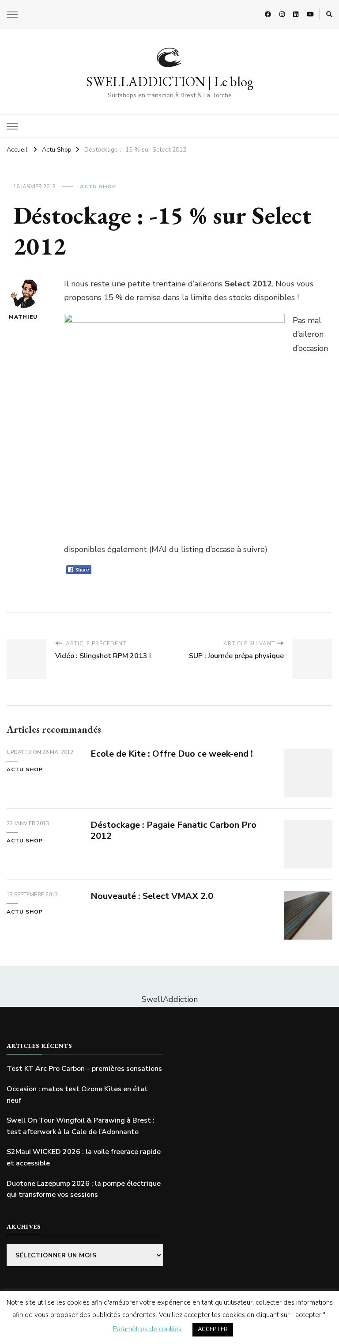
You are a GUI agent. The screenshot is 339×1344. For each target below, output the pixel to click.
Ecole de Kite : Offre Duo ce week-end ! (171, 754)
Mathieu (23, 316)
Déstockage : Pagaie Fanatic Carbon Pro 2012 (173, 830)
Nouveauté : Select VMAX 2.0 (151, 896)
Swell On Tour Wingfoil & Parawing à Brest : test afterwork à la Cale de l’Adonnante (80, 1126)
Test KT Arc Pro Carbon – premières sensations (84, 1069)
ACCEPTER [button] (213, 1329)
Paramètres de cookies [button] (147, 1329)
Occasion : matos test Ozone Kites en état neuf (77, 1094)
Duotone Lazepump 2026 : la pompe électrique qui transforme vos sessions (84, 1189)
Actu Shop (98, 186)
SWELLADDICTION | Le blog (169, 81)
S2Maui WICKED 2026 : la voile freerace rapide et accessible (84, 1157)
